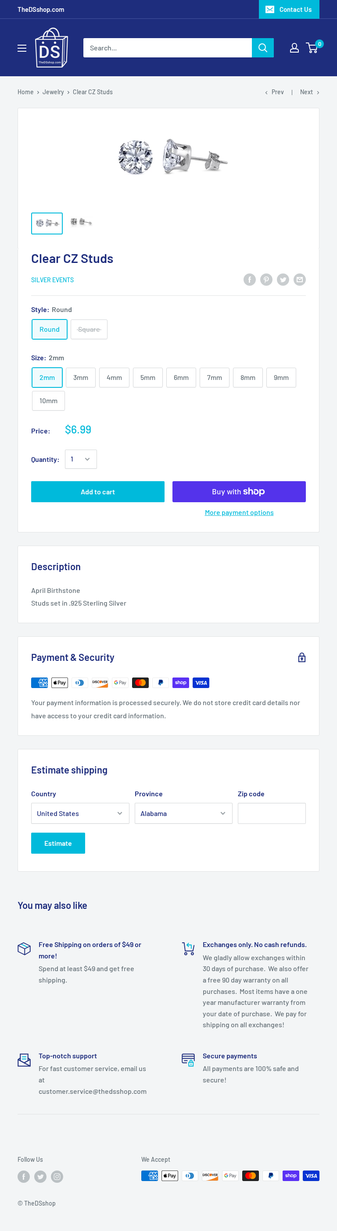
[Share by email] (300, 279)
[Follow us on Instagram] (57, 1177)
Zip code (251, 793)
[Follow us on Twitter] (40, 1177)
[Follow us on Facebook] (24, 1177)
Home (26, 92)
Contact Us (296, 9)
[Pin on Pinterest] (266, 279)
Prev (278, 92)
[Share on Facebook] (250, 279)
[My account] (294, 48)
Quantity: (45, 459)
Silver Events (52, 280)
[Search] (263, 47)
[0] (312, 48)
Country (43, 793)
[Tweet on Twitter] (283, 279)
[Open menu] (22, 48)
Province (149, 793)
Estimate (58, 843)
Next (306, 92)
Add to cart (98, 491)
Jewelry (53, 92)
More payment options (239, 512)
